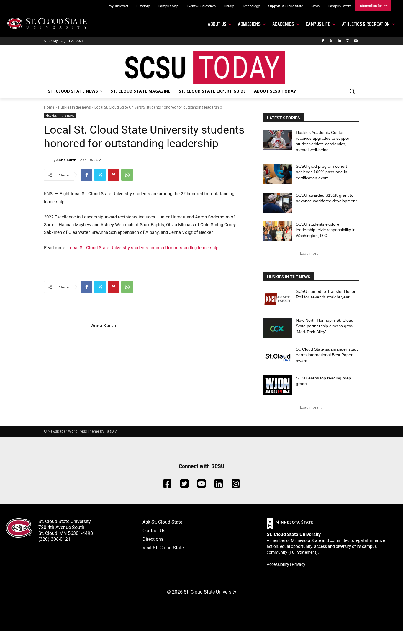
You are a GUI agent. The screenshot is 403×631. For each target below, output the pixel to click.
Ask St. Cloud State (162, 522)
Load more (309, 253)
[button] (352, 91)
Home (49, 107)
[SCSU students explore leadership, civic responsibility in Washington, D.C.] (277, 231)
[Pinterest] (113, 175)
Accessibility (278, 564)
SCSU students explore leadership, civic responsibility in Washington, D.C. (326, 230)
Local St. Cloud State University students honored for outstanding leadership (143, 247)
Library (229, 6)
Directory (143, 6)
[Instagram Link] (235, 485)
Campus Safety (339, 6)
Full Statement (303, 552)
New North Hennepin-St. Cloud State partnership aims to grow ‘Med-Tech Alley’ (324, 326)
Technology (251, 6)
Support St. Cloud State (285, 6)
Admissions (249, 24)
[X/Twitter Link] (184, 485)
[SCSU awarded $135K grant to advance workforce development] (277, 203)
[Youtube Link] (201, 485)
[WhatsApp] (127, 175)
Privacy (298, 564)
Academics (283, 24)
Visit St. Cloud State (163, 547)
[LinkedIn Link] (218, 485)
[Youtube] (355, 40)
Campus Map (168, 6)
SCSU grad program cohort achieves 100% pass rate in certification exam (321, 172)
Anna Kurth (66, 159)
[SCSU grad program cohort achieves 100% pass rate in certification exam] (277, 174)
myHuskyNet (118, 6)
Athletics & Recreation (366, 24)
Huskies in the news (74, 107)
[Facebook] (323, 40)
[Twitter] (331, 40)
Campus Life (318, 24)
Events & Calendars (201, 6)
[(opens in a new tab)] (277, 299)
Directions (152, 539)
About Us (217, 24)
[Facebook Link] (167, 485)
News (315, 6)
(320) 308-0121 (54, 539)
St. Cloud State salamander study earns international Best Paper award (327, 355)
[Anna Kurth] (48, 160)
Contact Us (153, 530)
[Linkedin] (339, 40)
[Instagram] (347, 40)
